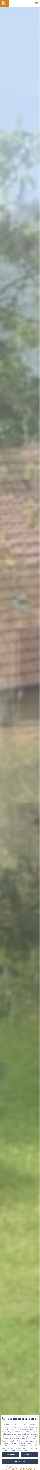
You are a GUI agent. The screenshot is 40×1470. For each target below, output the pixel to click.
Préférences (20, 1462)
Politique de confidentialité (16, 1450)
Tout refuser (10, 1454)
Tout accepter (29, 1454)
